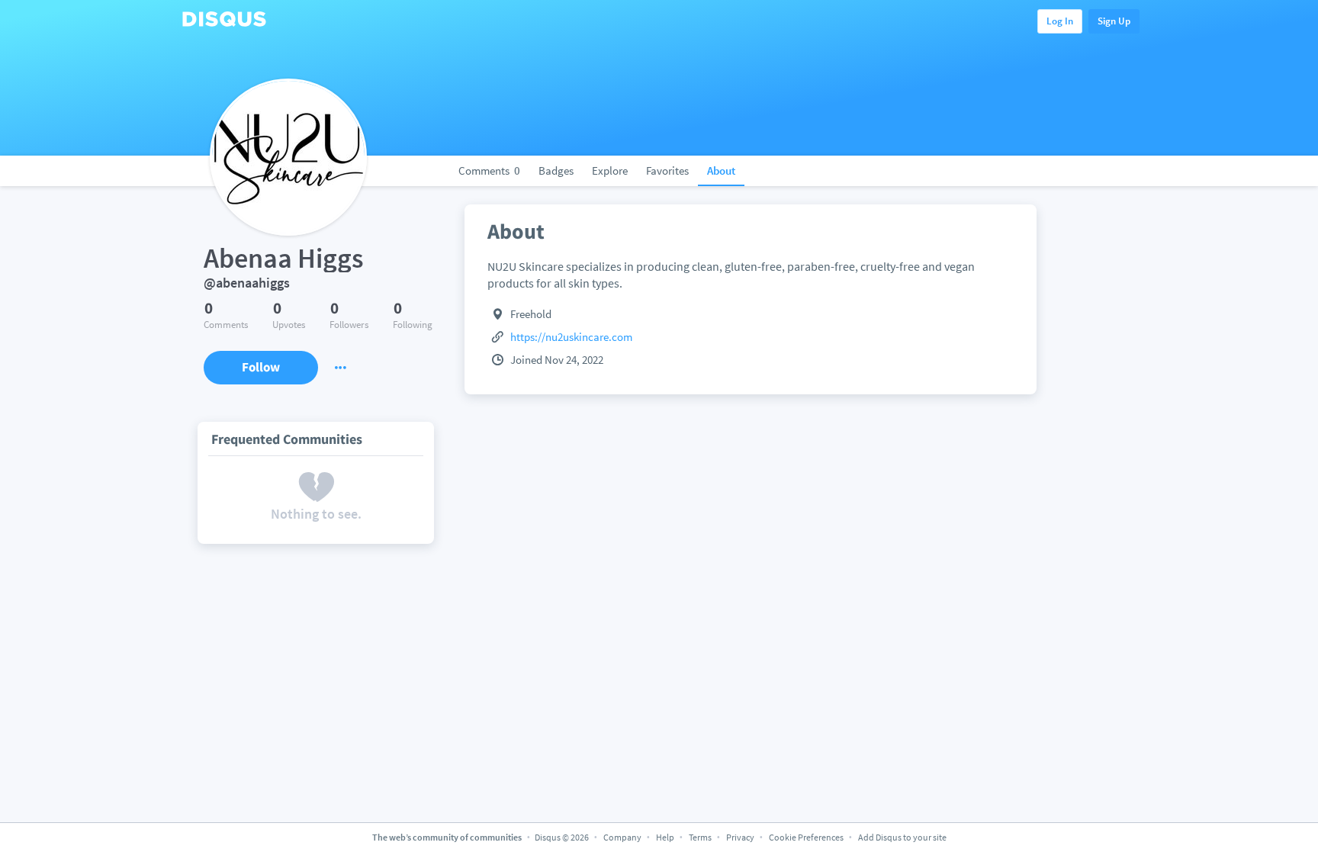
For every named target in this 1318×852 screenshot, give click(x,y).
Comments (489, 170)
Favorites (667, 170)
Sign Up (1114, 20)
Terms (700, 837)
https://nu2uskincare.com (571, 337)
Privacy (740, 837)
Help (665, 837)
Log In (1059, 20)
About (721, 170)
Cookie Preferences (807, 837)
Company (622, 837)
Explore (610, 170)
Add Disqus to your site (902, 837)
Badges (556, 170)
